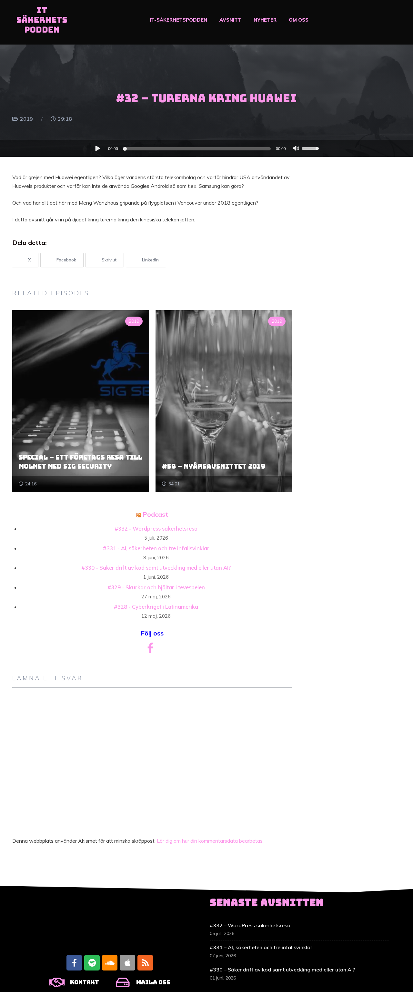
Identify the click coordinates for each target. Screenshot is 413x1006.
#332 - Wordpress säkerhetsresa (156, 528)
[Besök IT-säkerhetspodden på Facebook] (150, 649)
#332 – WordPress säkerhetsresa (250, 925)
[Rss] (145, 962)
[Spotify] (92, 962)
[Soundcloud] (109, 962)
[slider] (311, 148)
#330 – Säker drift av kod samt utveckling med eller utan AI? (282, 969)
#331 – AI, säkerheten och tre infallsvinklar (261, 947)
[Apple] (127, 962)
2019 (26, 119)
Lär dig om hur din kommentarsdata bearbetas (210, 841)
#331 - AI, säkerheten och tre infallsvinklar (156, 548)
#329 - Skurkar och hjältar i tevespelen (156, 587)
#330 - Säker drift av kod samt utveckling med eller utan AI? (156, 567)
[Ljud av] (296, 149)
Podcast (155, 514)
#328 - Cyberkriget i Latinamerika (156, 606)
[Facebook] (74, 962)
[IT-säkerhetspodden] (42, 22)
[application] (206, 148)
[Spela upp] (97, 148)
